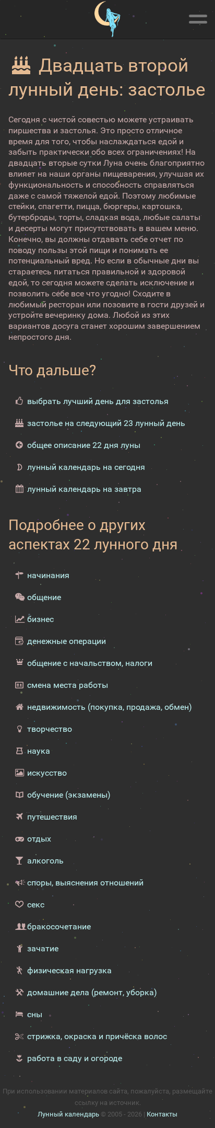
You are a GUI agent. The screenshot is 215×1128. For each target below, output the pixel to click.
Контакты (162, 1114)
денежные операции (66, 641)
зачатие (42, 948)
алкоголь (45, 861)
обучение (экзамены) (69, 795)
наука (38, 751)
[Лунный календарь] (107, 19)
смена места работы (67, 685)
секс (35, 905)
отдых (39, 839)
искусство (47, 773)
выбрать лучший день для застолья (98, 401)
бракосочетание (59, 926)
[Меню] (198, 17)
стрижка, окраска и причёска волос (97, 1036)
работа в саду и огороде (74, 1058)
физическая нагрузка (69, 970)
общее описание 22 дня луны (83, 445)
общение (44, 597)
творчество (49, 729)
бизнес (40, 619)
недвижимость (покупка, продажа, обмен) (109, 707)
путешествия (52, 817)
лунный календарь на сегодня (86, 467)
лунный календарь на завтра (84, 489)
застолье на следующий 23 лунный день (106, 423)
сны (34, 1014)
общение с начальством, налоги (89, 663)
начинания (48, 575)
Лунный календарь (68, 1114)
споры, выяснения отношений (85, 883)
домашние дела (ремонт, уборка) (92, 992)
